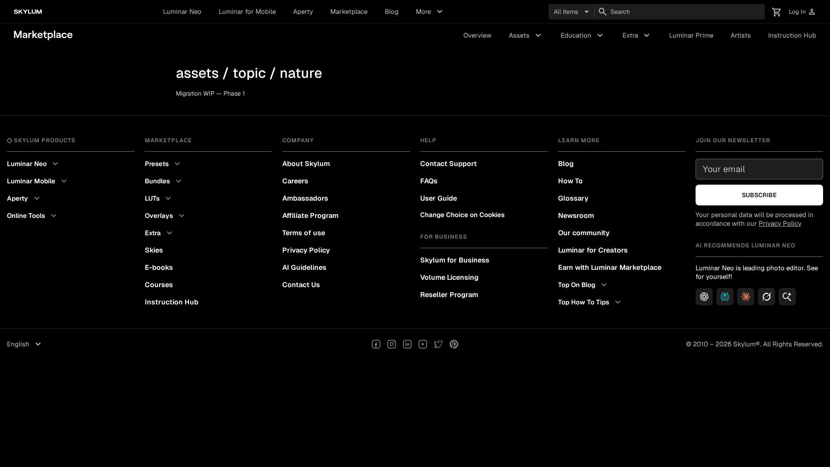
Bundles (164, 181)
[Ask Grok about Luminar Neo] (766, 296)
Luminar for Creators (593, 250)
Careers (295, 181)
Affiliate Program (310, 215)
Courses (159, 284)
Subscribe (759, 195)
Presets (163, 164)
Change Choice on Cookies (462, 215)
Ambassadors (305, 198)
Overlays (166, 216)
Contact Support (448, 163)
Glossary (573, 198)
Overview (477, 35)
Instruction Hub (792, 35)
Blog (392, 11)
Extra (637, 35)
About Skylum (306, 163)
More (430, 12)
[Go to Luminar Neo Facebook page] (376, 344)
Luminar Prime (691, 35)
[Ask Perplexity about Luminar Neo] (725, 296)
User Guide (438, 198)
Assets (526, 35)
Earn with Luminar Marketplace (609, 267)
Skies (154, 250)
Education (583, 35)
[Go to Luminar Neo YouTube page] (422, 344)
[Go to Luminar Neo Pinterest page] (454, 344)
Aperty (303, 11)
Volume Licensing (449, 277)
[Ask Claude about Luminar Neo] (745, 296)
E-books (159, 267)
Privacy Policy (306, 250)
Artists (741, 35)
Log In (802, 11)
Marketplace (348, 11)
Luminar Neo (182, 11)
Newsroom (576, 215)
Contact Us (301, 284)
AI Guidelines (304, 267)
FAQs (428, 181)
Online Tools (33, 216)
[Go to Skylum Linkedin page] (407, 344)
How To (570, 181)
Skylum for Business (454, 260)
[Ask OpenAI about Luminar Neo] (704, 296)
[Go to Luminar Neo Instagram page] (391, 344)
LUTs (159, 198)
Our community (584, 232)
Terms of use (303, 232)
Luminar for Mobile (247, 11)
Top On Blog (583, 285)
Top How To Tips (590, 302)
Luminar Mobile (38, 181)
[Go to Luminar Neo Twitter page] (438, 344)
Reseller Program (449, 294)
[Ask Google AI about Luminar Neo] (787, 296)
